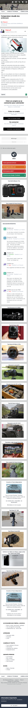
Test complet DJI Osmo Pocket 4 (14, 203)
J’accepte (14, 705)
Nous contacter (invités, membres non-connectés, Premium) (14, 682)
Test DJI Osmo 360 (14, 325)
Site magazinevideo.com (9, 167)
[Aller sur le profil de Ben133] (5, 238)
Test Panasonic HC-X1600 (14, 307)
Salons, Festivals (10, 668)
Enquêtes (8, 636)
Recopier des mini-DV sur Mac (14, 384)
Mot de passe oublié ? (8, 171)
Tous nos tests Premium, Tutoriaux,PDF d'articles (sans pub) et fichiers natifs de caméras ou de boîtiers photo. (14, 497)
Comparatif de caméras (12, 648)
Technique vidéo (10, 635)
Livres (7, 638)
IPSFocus (11, 679)
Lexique (8, 669)
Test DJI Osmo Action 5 (14, 403)
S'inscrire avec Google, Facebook (11, 175)
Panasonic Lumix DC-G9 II (14, 423)
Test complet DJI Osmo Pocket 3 (14, 462)
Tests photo (9, 646)
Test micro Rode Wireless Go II (14, 571)
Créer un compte (10, 659)
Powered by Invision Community (14, 684)
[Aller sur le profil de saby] (5, 264)
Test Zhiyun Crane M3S (14, 531)
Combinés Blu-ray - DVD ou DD (13, 628)
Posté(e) (11, 32)
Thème (21, 679)
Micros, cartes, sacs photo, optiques (15, 625)
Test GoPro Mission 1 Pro (14, 181)
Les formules (9, 656)
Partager (14, 138)
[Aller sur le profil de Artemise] (5, 229)
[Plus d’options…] (25, 31)
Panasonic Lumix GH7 (14, 365)
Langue (16, 679)
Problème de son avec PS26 (13, 289)
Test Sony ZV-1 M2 (14, 510)
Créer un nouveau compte (14, 118)
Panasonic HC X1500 (12, 237)
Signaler (3, 94)
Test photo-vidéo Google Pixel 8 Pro (14, 442)
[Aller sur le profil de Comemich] (5, 253)
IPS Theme (5, 679)
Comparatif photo (10, 649)
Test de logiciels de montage (13, 626)
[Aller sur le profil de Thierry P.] (2, 31)
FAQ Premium (9, 661)
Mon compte (9, 658)
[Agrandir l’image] (14, 45)
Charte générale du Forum (9, 162)
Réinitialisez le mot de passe (14, 505)
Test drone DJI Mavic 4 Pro (14, 344)
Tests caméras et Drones (12, 645)
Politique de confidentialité (13, 681)
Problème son (10, 228)
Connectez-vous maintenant (14, 129)
